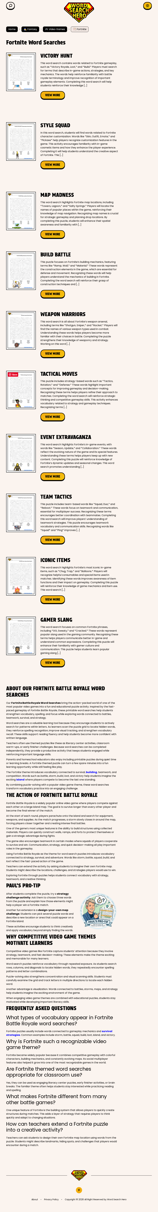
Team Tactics (56, 497)
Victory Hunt (56, 56)
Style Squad (55, 125)
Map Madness (57, 195)
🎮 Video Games (55, 29)
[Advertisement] (62, 111)
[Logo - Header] (79, 12)
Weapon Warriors (62, 314)
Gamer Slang (56, 620)
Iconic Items (55, 560)
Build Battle (55, 254)
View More (52, 95)
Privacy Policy (51, 1199)
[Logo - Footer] (79, 1175)
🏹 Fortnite (79, 29)
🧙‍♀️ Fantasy (30, 29)
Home (12, 29)
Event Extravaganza (65, 437)
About (34, 1199)
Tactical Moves (58, 374)
